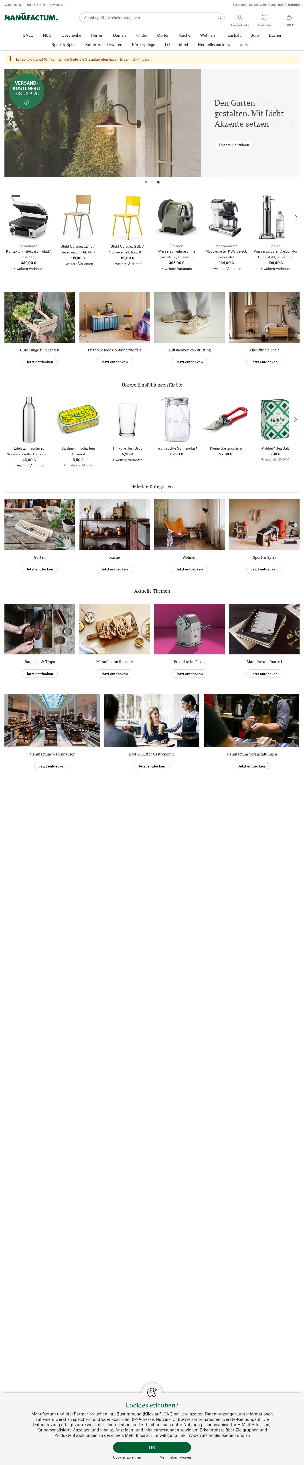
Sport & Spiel (264, 557)
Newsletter (57, 4)
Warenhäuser (13, 4)
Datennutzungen (221, 1413)
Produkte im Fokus (189, 661)
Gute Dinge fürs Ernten (39, 350)
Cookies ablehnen (127, 1457)
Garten (40, 557)
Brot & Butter (36, 4)
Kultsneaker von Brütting (189, 350)
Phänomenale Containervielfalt (114, 350)
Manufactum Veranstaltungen (251, 754)
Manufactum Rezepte (114, 661)
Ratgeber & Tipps (40, 661)
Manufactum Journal (264, 661)
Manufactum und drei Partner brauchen (69, 1413)
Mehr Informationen (175, 1457)
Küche (114, 557)
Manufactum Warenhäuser (52, 754)
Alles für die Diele (264, 350)
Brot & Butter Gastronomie (152, 754)
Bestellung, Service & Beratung (266, 4)
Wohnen (189, 557)
